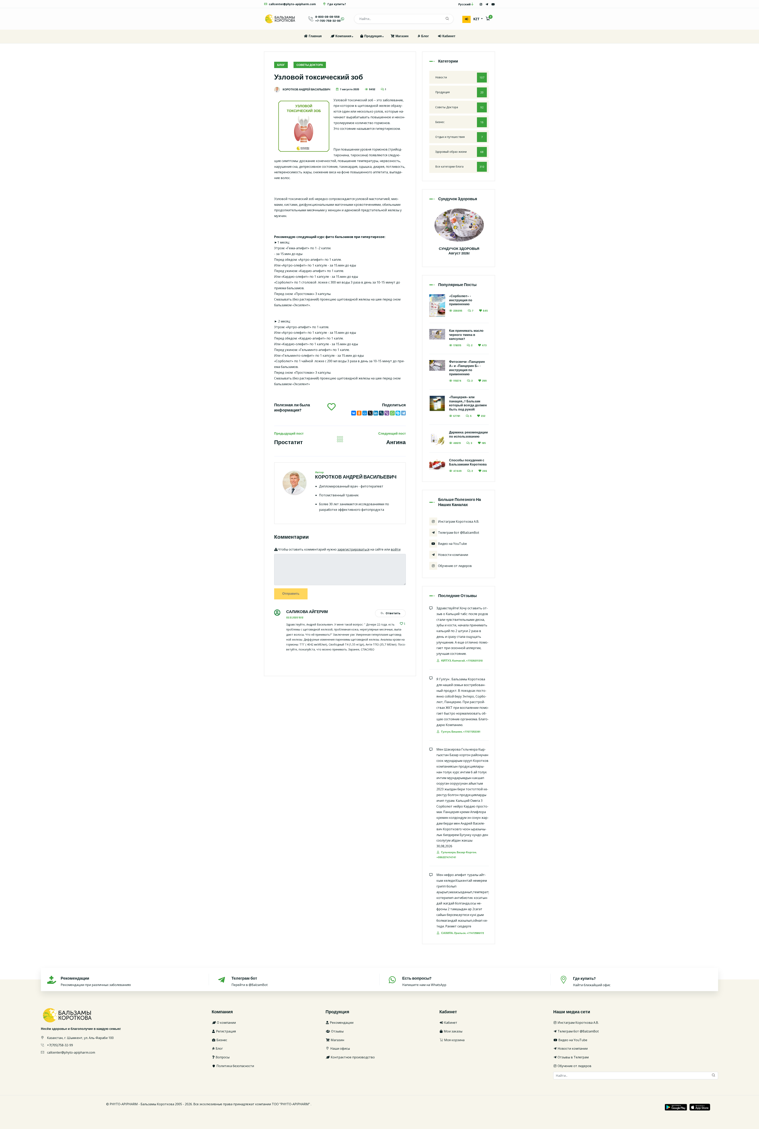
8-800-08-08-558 (327, 17)
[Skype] (398, 413)
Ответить (392, 613)
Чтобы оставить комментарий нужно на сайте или (339, 549)
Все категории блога (459, 167)
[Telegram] (403, 413)
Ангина (396, 442)
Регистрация (225, 1031)
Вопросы (222, 1057)
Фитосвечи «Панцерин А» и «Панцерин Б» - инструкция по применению (467, 368)
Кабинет (448, 36)
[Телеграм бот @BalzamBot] (486, 4)
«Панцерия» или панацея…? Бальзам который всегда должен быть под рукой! (468, 403)
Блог (424, 36)
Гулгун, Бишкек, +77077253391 (460, 732)
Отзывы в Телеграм (573, 1057)
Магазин (402, 36)
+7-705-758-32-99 (328, 21)
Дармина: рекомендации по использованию (468, 434)
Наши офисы (339, 1048)
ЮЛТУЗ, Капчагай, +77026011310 (462, 661)
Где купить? (336, 4)
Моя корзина (453, 1040)
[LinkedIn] (375, 413)
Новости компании (452, 555)
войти (395, 549)
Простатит (288, 442)
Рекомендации (341, 1022)
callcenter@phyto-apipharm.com (292, 4)
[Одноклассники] (359, 413)
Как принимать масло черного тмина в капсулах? (466, 335)
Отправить (290, 594)
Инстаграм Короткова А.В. (458, 521)
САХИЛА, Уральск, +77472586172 (462, 933)
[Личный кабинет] (466, 19)
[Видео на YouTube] (493, 4)
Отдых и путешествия (459, 137)
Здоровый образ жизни (459, 152)
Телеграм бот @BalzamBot (458, 532)
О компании (226, 1022)
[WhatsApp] (392, 413)
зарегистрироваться (353, 549)
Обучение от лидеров (454, 566)
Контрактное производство (352, 1057)
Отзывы (337, 1031)
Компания (343, 36)
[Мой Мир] (364, 413)
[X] (370, 413)
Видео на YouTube (452, 543)
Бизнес (459, 122)
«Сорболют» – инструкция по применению (460, 300)
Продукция (372, 36)
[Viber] (386, 413)
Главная (315, 36)
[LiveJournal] (381, 413)
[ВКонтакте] (353, 413)
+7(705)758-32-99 (60, 1045)
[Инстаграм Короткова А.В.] (480, 4)
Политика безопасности (235, 1066)
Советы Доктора (309, 65)
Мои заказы (452, 1031)
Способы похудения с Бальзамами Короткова (468, 462)
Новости (459, 77)
